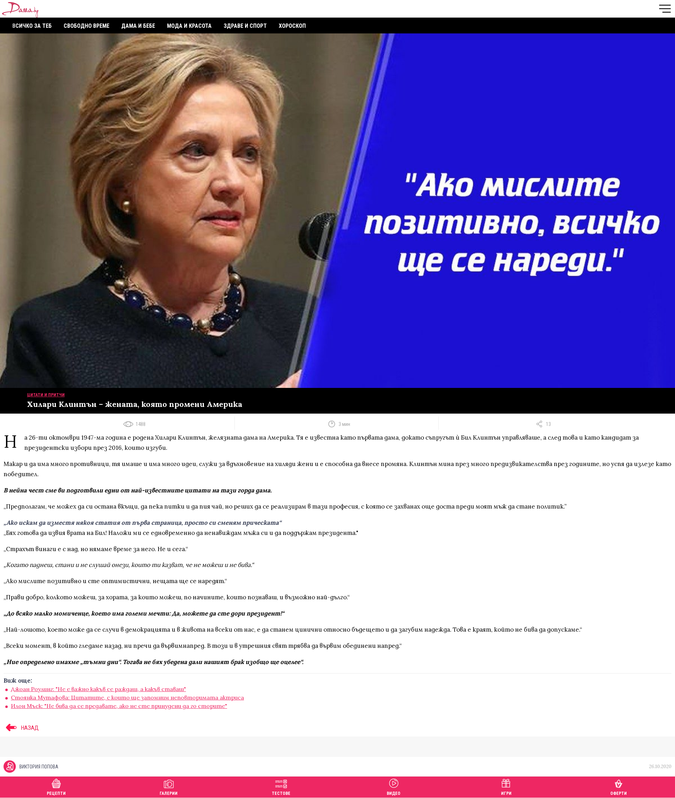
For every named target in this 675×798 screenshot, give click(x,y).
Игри (506, 793)
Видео (393, 793)
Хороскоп (292, 26)
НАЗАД (29, 727)
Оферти (618, 793)
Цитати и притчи (46, 394)
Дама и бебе (138, 26)
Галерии (169, 793)
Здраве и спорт (245, 26)
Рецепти (56, 793)
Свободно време (86, 26)
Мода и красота (189, 26)
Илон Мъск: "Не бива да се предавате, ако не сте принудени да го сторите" (119, 705)
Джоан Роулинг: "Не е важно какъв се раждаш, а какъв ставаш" (98, 688)
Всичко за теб (32, 26)
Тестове (281, 793)
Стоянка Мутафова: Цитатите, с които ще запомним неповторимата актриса (127, 697)
